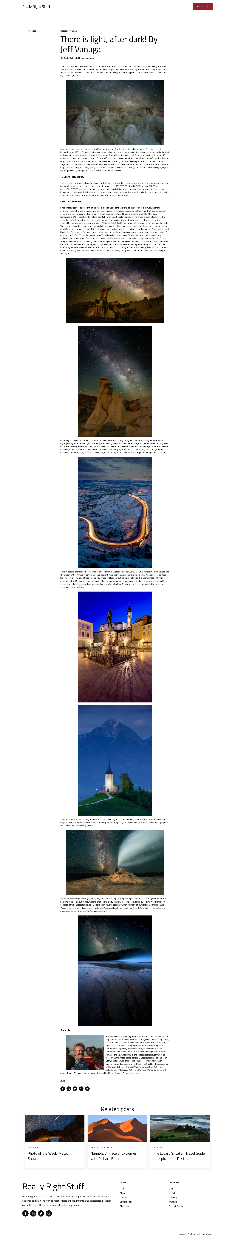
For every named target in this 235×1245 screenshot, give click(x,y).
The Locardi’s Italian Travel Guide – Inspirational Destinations (179, 1155)
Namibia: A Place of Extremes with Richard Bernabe (113, 1155)
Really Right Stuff (71, 57)
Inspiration (33, 1147)
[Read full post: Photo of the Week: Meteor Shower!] (54, 1128)
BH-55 (152, 186)
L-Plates (89, 192)
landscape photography (101, 1147)
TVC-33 (123, 186)
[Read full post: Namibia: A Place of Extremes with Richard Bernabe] (117, 1128)
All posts (32, 30)
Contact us (202, 6)
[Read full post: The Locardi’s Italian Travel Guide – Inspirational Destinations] (180, 1128)
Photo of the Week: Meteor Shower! (49, 1155)
